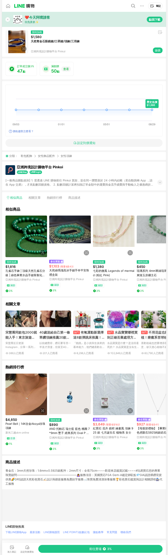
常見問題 (112, 532)
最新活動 (35, 532)
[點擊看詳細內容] (26, 236)
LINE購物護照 (52, 532)
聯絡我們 (126, 532)
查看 (66, 69)
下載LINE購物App (15, 532)
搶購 (158, 50)
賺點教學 (98, 532)
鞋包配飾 (26, 156)
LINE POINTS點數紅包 (76, 532)
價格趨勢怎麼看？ (23, 131)
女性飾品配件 (46, 156)
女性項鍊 (66, 156)
